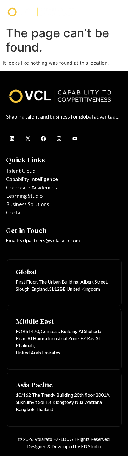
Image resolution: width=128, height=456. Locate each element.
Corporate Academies (31, 187)
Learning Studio (24, 196)
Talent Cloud (20, 171)
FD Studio (91, 446)
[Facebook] (44, 139)
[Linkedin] (12, 139)
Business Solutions (27, 204)
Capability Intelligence (32, 179)
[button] (115, 12)
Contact (15, 212)
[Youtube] (75, 139)
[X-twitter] (28, 139)
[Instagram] (59, 139)
